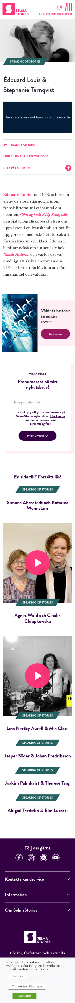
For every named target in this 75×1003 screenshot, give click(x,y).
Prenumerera (37, 436)
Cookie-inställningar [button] (27, 986)
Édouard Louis (17, 195)
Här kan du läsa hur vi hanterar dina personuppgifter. (45, 420)
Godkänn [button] (24, 996)
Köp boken (55, 334)
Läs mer (17, 976)
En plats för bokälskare (55, 14)
